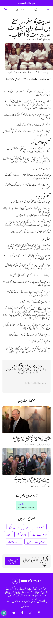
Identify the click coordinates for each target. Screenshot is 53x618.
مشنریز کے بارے (45, 486)
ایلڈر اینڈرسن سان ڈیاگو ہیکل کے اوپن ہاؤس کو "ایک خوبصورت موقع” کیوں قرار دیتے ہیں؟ (31, 438)
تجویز (40, 39)
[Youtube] (14, 613)
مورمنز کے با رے (40, 534)
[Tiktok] (31, 613)
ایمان (28, 527)
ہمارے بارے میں (22, 9)
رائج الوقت (34, 9)
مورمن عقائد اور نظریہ (44, 444)
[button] (48, 9)
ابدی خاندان (47, 39)
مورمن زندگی (14, 527)
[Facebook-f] (22, 613)
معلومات (40, 527)
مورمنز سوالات (14, 541)
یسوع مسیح (21, 534)
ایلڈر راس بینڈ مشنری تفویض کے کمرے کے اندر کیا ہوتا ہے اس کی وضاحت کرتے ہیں (32, 479)
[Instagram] (39, 613)
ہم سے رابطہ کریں (26, 606)
